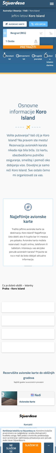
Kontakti (28, 424)
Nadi (38, 395)
